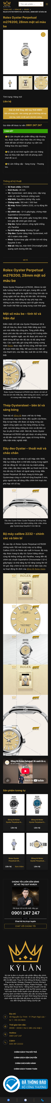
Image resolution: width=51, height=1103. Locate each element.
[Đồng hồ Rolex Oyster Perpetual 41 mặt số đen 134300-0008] (14, 804)
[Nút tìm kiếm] (41, 4)
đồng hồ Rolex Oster (36, 569)
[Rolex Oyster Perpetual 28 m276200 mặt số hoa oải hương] (14, 843)
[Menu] (47, 4)
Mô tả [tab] (25, 260)
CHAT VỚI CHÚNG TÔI (25, 926)
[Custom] (8, 1100)
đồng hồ (17, 415)
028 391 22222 (16, 1044)
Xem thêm (19, 866)
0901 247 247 (34, 125)
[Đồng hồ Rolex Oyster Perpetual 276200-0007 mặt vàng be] (37, 843)
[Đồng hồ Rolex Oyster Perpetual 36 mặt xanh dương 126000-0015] (37, 804)
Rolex (10, 345)
